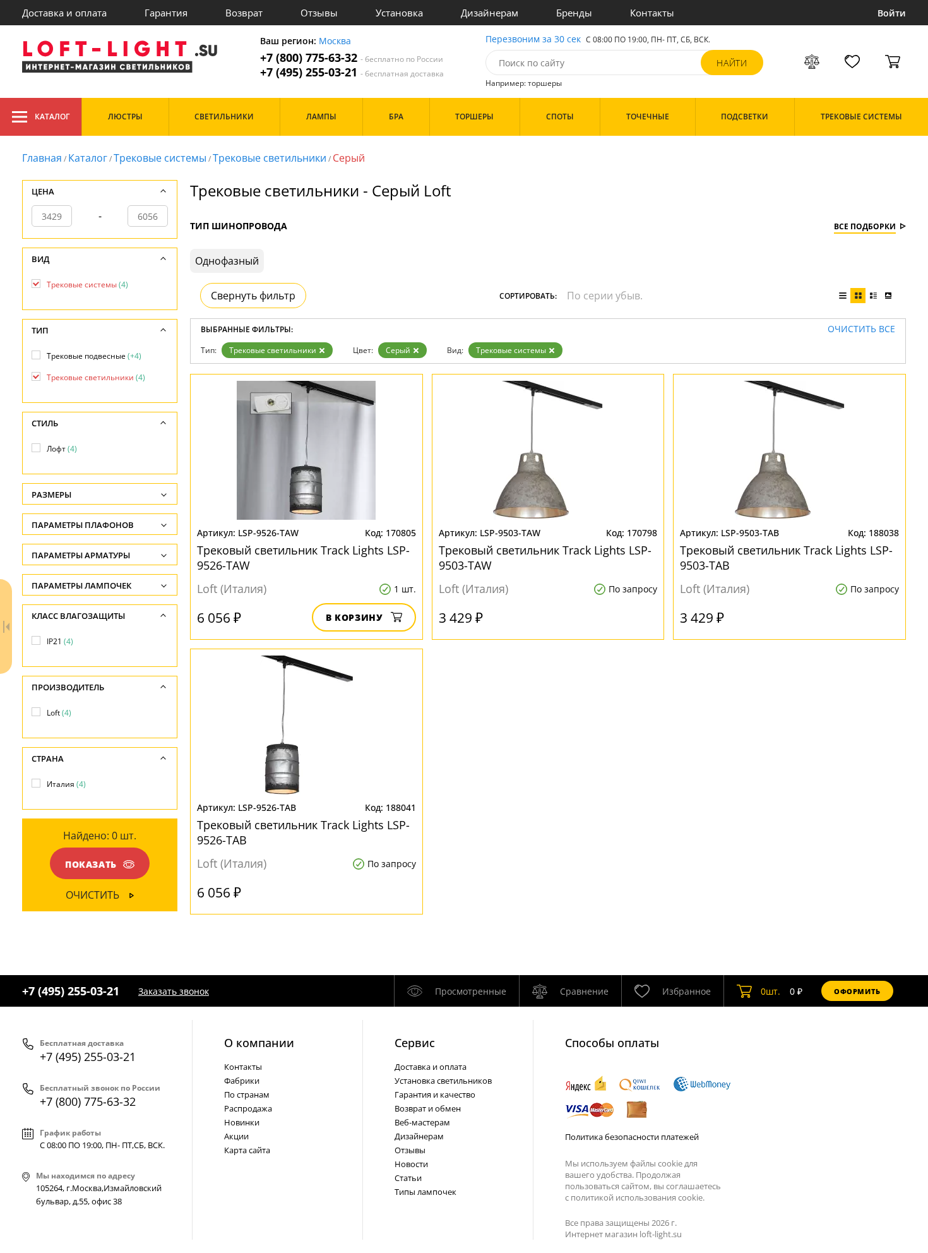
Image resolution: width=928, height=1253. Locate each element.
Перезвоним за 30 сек (533, 39)
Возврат (244, 12)
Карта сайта (247, 1150)
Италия (66, 784)
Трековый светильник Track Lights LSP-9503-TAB (786, 558)
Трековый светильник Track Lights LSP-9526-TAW (303, 558)
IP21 (60, 641)
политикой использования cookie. (638, 1197)
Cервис (415, 1042)
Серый (398, 350)
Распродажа (248, 1108)
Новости (411, 1164)
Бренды (574, 12)
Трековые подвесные (94, 356)
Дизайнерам (489, 12)
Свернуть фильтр (253, 296)
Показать (91, 864)
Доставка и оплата (64, 12)
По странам (247, 1094)
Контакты (652, 12)
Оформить (857, 991)
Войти (891, 13)
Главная (42, 158)
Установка (399, 12)
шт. (770, 991)
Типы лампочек (425, 1191)
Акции (236, 1136)
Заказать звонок (173, 991)
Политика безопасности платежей (632, 1136)
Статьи (408, 1178)
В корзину (354, 617)
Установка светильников (443, 1080)
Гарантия (166, 12)
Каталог (52, 116)
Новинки (241, 1122)
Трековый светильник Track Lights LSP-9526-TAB (303, 832)
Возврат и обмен (428, 1108)
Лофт (62, 448)
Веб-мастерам (422, 1122)
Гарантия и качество (435, 1094)
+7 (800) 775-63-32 (351, 58)
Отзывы (319, 12)
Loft (59, 712)
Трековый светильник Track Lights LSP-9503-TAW (545, 558)
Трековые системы (160, 158)
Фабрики (241, 1080)
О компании (259, 1042)
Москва (335, 41)
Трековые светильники (269, 158)
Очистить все (861, 329)
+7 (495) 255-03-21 (352, 72)
